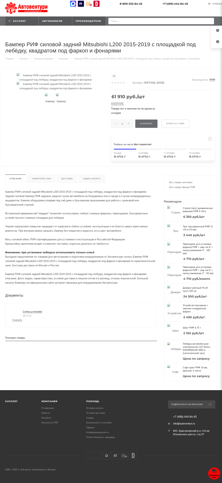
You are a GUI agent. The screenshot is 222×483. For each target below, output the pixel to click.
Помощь (92, 401)
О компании (47, 408)
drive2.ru (96, 4)
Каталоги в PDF (49, 422)
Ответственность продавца (100, 437)
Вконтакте (57, 4)
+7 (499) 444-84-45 (175, 3)
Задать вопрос (92, 179)
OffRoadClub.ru (89, 4)
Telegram (65, 4)
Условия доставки (95, 413)
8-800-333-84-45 (131, 3)
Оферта (90, 427)
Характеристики (41, 179)
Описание (16, 179)
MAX (73, 4)
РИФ (212, 79)
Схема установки (32, 311)
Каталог (11, 401)
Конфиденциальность (97, 432)
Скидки (90, 417)
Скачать (17, 319)
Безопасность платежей (99, 422)
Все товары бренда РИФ (182, 187)
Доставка (66, 179)
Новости (45, 413)
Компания (49, 401)
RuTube (81, 4)
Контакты (46, 417)
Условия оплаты (94, 408)
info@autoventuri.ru (184, 423)
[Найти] (210, 21)
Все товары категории (180, 182)
